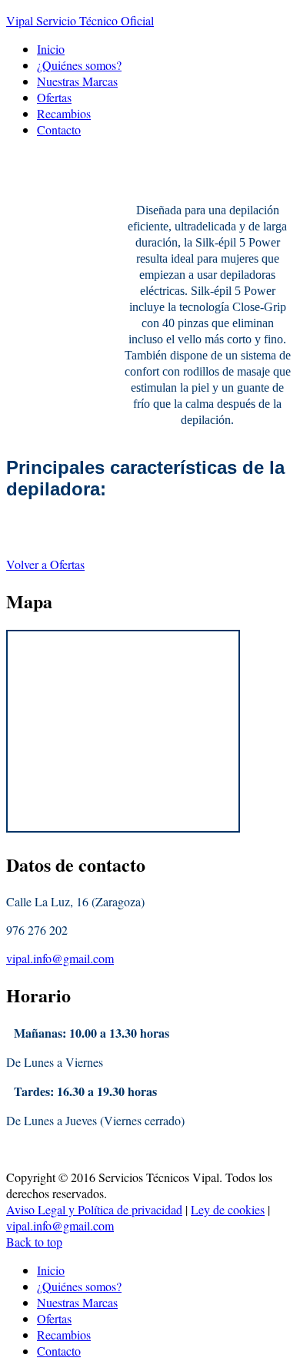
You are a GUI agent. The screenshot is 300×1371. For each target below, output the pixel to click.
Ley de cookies (228, 1209)
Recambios (64, 113)
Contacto (59, 129)
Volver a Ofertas (45, 564)
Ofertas (54, 97)
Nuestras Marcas (77, 81)
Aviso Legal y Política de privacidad (94, 1209)
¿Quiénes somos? (79, 65)
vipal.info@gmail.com (60, 958)
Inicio (51, 49)
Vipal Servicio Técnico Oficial (80, 20)
